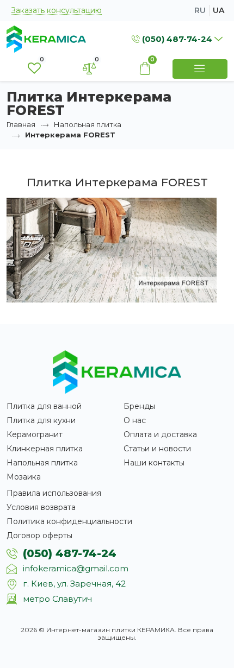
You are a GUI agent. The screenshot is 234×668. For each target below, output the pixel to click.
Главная (21, 124)
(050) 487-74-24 (69, 553)
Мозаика (24, 477)
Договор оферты (39, 535)
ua (218, 10)
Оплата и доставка (160, 434)
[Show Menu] (200, 69)
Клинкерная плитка (45, 448)
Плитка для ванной (44, 406)
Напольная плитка (87, 124)
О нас (135, 420)
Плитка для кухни (41, 420)
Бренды (139, 406)
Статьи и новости (157, 448)
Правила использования (54, 493)
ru (200, 10)
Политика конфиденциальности (69, 521)
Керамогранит (35, 434)
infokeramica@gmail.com (75, 568)
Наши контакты (154, 463)
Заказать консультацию (56, 11)
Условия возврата (41, 507)
